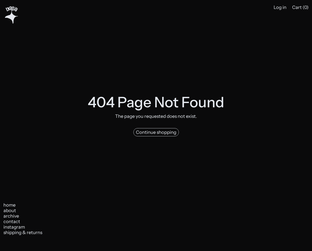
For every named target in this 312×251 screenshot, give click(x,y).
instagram (14, 227)
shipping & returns (22, 232)
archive (11, 216)
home (9, 205)
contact (11, 221)
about (9, 210)
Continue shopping (156, 132)
